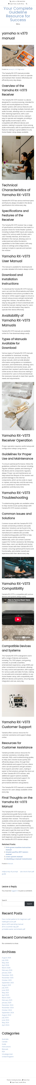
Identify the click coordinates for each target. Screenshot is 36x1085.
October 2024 (7, 1010)
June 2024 (5, 1020)
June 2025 (5, 990)
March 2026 (6, 968)
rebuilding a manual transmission (19, 859)
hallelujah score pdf (9, 922)
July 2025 (5, 988)
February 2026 (7, 970)
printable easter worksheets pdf (13, 929)
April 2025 (5, 995)
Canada (4, 1042)
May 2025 (5, 993)
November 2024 (7, 1008)
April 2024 (5, 1025)
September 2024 (8, 1013)
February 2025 (7, 1000)
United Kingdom (8, 1057)
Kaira (19, 1080)
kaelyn (22, 69)
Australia (5, 1039)
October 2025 (7, 980)
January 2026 (6, 973)
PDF (3, 1052)
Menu (18, 24)
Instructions (6, 1047)
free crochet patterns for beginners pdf (16, 919)
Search (4, 900)
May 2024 (5, 1022)
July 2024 (5, 1018)
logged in (14, 891)
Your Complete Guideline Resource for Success (18, 14)
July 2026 (5, 960)
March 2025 (6, 998)
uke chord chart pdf (27, 872)
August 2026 (6, 958)
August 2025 (6, 985)
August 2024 (6, 1015)
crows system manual (14, 857)
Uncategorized (7, 1054)
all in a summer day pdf (10, 927)
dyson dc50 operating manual (12, 924)
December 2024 (7, 1005)
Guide (4, 1044)
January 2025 (6, 1003)
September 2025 (8, 983)
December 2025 (7, 975)
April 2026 (5, 965)
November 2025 (7, 978)
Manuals (10, 863)
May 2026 (5, 963)
